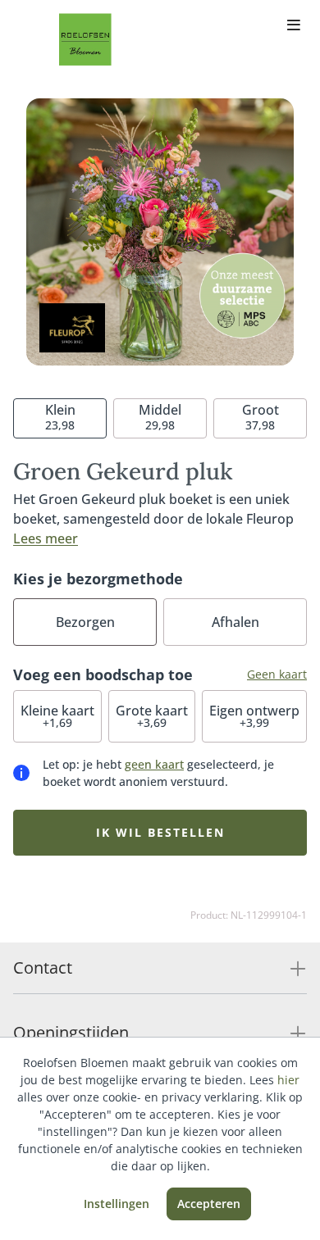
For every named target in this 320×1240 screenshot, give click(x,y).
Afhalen (235, 622)
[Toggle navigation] (294, 26)
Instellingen (116, 1203)
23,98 (60, 417)
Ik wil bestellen (160, 832)
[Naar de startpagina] (85, 39)
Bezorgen (85, 622)
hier (288, 1080)
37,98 (260, 417)
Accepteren (208, 1203)
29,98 (160, 417)
